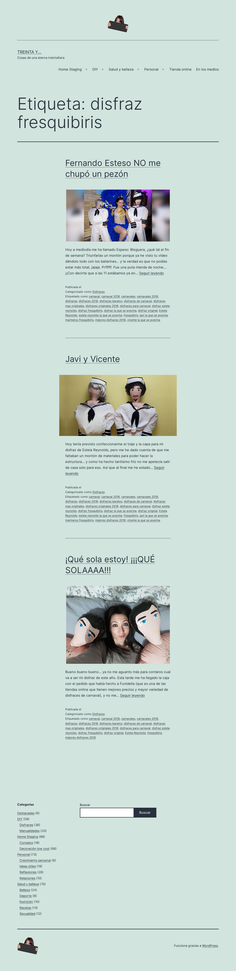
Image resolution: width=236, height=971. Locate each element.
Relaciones (27, 878)
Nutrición (26, 902)
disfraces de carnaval (138, 301)
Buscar (85, 805)
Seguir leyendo (151, 273)
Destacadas (25, 813)
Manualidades (30, 831)
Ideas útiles (28, 866)
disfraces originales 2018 (102, 306)
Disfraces (98, 291)
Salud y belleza (121, 69)
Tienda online (180, 69)
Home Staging (70, 69)
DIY (95, 69)
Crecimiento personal (35, 860)
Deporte (26, 896)
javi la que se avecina (154, 315)
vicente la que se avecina (143, 320)
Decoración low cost (35, 848)
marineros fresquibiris (79, 320)
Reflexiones (28, 872)
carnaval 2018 (110, 296)
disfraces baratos (111, 301)
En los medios (207, 69)
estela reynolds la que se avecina (100, 315)
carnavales (128, 296)
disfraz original (148, 310)
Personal (151, 69)
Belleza (25, 890)
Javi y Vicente (92, 359)
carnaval (94, 296)
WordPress (210, 945)
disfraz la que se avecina (120, 310)
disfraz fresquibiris (90, 310)
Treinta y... (29, 51)
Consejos (26, 843)
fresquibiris (131, 315)
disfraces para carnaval (135, 306)
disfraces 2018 (88, 301)
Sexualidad (27, 913)
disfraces (71, 301)
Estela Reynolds (135, 733)
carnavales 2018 (147, 296)
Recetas (25, 908)
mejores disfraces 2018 (110, 320)
